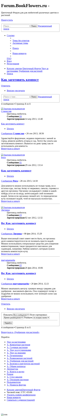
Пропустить (7, 20)
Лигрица (5, 210)
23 (20, 215)
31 (20, 162)
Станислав (6, 111)
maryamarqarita (8, 260)
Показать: (8, 315)
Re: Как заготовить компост (18, 223)
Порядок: (28, 317)
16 (20, 116)
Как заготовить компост (20, 80)
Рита (3, 157)
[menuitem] (20, 40)
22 (20, 265)
